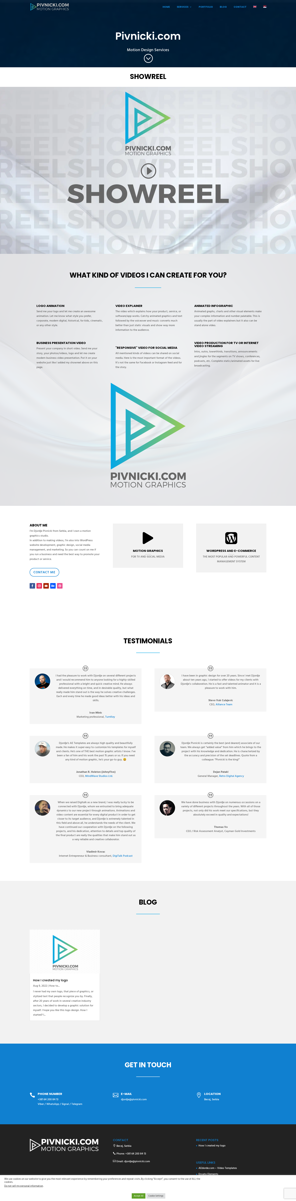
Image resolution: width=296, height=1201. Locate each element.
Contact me (44, 572)
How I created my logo (50, 980)
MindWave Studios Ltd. (99, 776)
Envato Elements (208, 1174)
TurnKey (110, 717)
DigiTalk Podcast (123, 856)
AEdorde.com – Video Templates (218, 1168)
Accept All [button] (138, 1196)
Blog (223, 7)
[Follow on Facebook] (32, 586)
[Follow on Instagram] (39, 586)
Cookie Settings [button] (155, 1196)
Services (182, 7)
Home (166, 7)
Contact (240, 7)
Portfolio (206, 7)
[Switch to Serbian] (264, 10)
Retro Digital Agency (231, 776)
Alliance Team (224, 704)
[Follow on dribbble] (60, 586)
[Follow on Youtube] (46, 586)
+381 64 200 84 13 (48, 1099)
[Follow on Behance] (53, 586)
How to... (54, 986)
